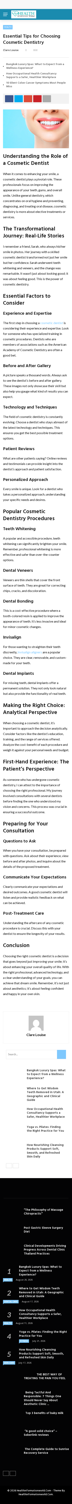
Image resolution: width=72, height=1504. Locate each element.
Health (8, 27)
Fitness (24, 1341)
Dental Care (11, 1301)
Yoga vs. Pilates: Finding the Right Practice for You (45, 1129)
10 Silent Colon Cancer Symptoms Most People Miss (36, 85)
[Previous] (9, 1165)
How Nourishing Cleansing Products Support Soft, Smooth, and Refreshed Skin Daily (45, 1151)
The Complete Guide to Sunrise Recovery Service (46, 1451)
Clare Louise (11, 50)
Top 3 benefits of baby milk (43, 1413)
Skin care (9, 1362)
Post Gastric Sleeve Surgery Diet (43, 1230)
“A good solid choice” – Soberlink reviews (40, 1433)
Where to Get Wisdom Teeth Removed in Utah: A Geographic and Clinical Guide (45, 1094)
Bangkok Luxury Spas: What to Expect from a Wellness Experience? (35, 66)
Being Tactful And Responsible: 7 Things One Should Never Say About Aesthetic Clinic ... (42, 1398)
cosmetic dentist (51, 323)
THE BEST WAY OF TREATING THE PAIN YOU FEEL (45, 1376)
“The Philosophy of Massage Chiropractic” (43, 1212)
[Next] (16, 1165)
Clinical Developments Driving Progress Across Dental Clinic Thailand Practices (45, 1250)
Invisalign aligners (30, 652)
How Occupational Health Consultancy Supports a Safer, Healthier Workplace (31, 75)
